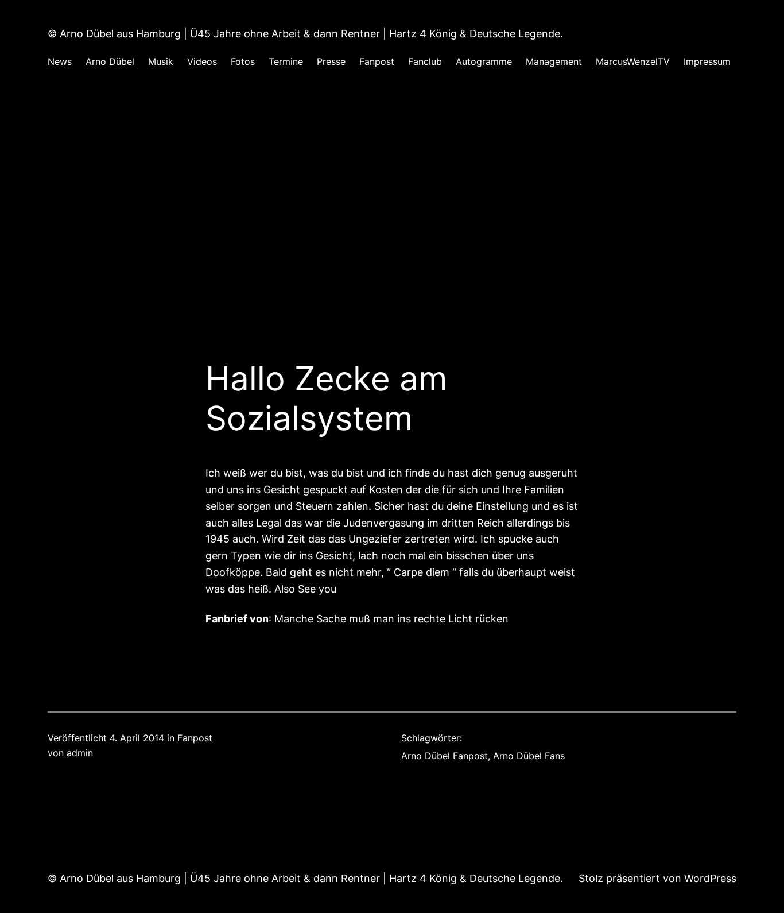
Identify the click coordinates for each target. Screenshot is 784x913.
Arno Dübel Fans (529, 755)
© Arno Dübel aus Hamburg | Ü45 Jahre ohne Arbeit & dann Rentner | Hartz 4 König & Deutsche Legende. (305, 34)
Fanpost (194, 738)
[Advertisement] (392, 205)
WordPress (710, 878)
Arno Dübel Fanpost (444, 755)
